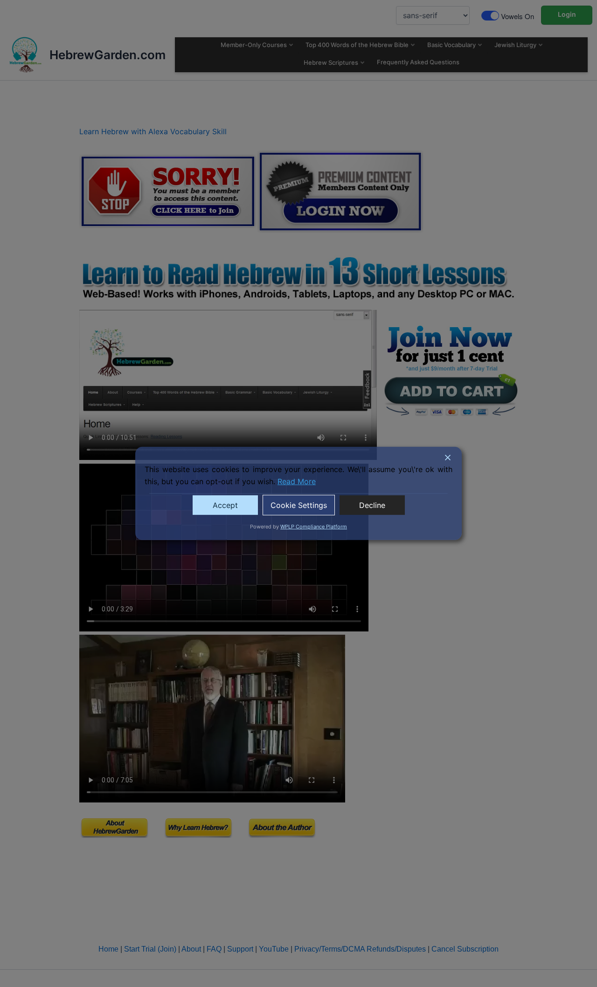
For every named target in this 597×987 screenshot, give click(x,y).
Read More (297, 481)
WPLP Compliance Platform (313, 526)
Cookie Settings (299, 505)
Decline (372, 505)
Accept (225, 505)
